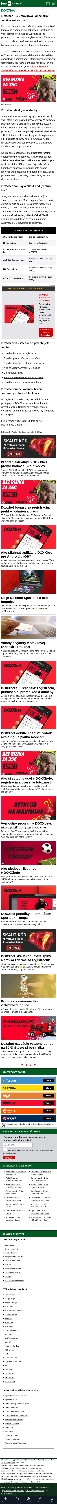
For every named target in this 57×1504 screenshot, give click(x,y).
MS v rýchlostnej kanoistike (14, 1280)
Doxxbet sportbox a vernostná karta (22, 382)
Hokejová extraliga (11, 1330)
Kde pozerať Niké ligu (13, 1269)
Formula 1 (8, 1318)
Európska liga (10, 1299)
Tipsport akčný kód (11, 1400)
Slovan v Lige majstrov (13, 1249)
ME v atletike (9, 1377)
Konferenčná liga (11, 1303)
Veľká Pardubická (11, 1338)
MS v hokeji (9, 1334)
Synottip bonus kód (12, 1423)
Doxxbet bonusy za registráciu (20, 353)
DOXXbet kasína (24, 403)
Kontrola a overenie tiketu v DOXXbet (23, 377)
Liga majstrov (10, 1245)
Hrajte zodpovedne (8, 1463)
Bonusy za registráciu (12, 1439)
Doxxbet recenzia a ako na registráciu (24, 363)
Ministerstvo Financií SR (22, 1479)
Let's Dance (9, 1370)
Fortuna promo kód (12, 1408)
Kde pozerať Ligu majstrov (14, 1257)
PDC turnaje (9, 1350)
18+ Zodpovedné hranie (35, 1491)
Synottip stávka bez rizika (14, 1419)
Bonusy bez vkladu (12, 1435)
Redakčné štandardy (24, 1488)
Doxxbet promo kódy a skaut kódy (22, 358)
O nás (3, 1488)
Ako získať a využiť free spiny (15, 1443)
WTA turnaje (9, 1326)
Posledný (35, 1064)
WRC (7, 1366)
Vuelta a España (11, 1253)
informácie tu (39, 1465)
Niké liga (8, 1265)
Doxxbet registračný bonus (14, 1412)
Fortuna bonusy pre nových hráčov (17, 1404)
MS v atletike (9, 1374)
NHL (6, 1354)
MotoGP (8, 1342)
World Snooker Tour (12, 1346)
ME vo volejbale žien (12, 1261)
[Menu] (54, 3)
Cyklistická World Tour (13, 1362)
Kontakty (11, 1488)
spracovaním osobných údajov (28, 1150)
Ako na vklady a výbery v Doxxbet (22, 368)
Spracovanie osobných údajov (13, 1491)
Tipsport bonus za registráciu (15, 1396)
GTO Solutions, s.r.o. (8, 1494)
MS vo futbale (10, 1381)
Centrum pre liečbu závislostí (29, 1482)
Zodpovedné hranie (11, 1482)
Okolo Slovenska (11, 1358)
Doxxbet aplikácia (13, 372)
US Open (8, 1276)
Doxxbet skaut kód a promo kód (16, 1416)
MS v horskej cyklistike (13, 1273)
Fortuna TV (9, 1427)
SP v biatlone (9, 1307)
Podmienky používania (42, 1488)
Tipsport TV (9, 1431)
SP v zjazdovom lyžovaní (14, 1311)
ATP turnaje (9, 1322)
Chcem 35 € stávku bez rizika (45, 332)
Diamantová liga (11, 1315)
